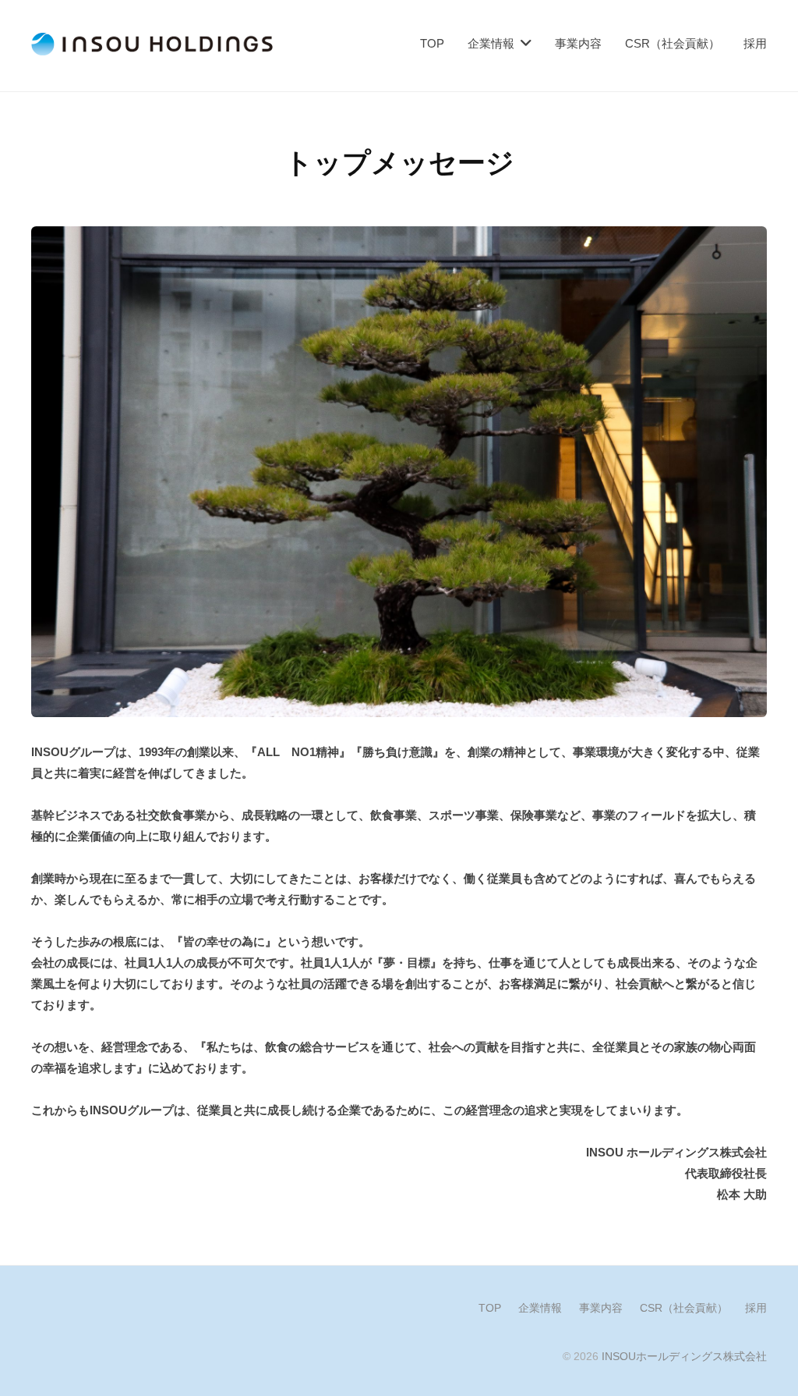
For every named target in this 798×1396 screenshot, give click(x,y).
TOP (432, 43)
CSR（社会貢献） (672, 43)
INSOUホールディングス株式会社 (684, 1356)
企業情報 (491, 43)
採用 (755, 43)
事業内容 (578, 43)
